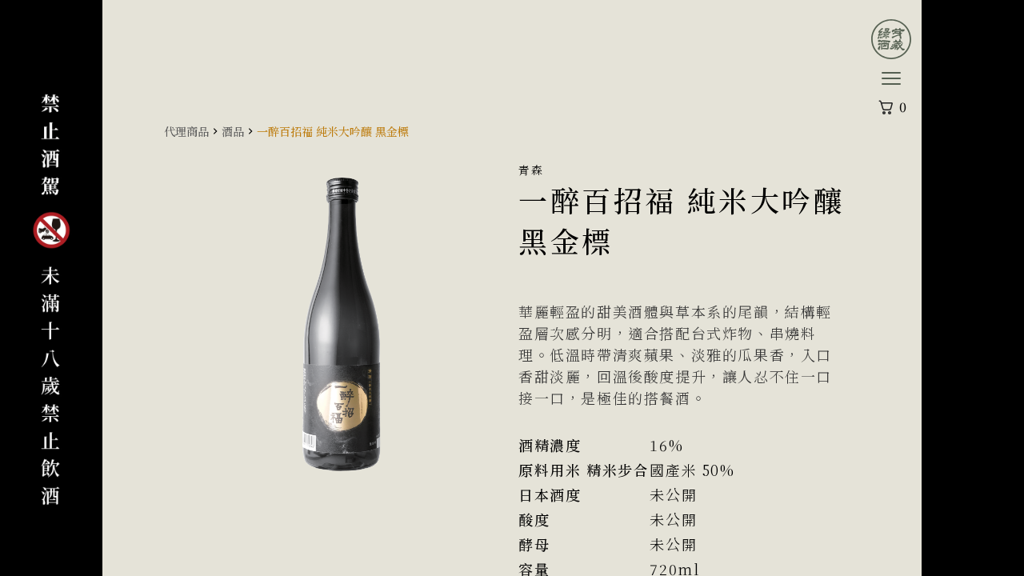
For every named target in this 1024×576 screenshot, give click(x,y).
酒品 (233, 131)
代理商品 (186, 131)
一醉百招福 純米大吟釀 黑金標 (333, 131)
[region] (512, 288)
